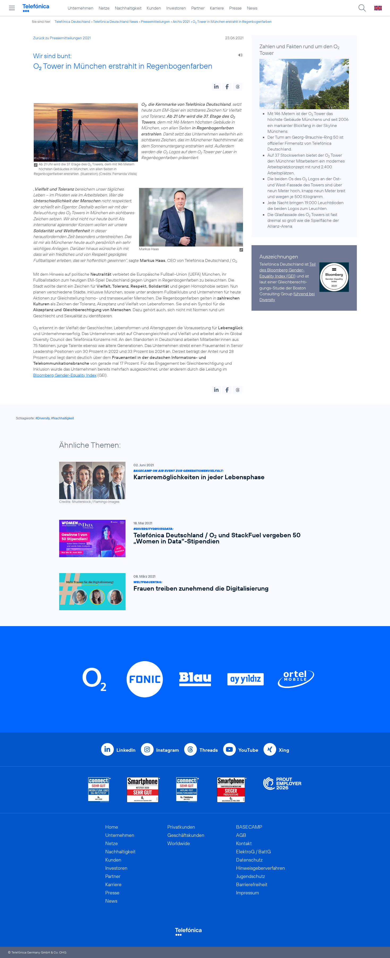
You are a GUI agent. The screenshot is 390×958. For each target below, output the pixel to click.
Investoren (176, 8)
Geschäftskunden (185, 835)
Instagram (167, 750)
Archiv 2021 (181, 21)
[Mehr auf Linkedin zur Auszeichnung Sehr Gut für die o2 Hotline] (187, 789)
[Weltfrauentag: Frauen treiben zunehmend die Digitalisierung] (192, 591)
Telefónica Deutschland (72, 21)
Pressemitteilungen (155, 21)
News (252, 8)
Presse (235, 8)
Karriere (217, 8)
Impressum (247, 893)
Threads (209, 750)
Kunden (154, 8)
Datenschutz (249, 860)
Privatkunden (181, 827)
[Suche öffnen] (362, 8)
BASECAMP (249, 827)
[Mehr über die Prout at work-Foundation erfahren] (282, 789)
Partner (198, 8)
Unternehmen (80, 8)
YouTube (248, 750)
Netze (104, 8)
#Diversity (43, 418)
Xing (284, 750)
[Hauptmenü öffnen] (12, 8)
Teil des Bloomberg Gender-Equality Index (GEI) (287, 270)
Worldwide (178, 843)
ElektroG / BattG (253, 852)
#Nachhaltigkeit (62, 418)
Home (111, 827)
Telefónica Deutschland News (115, 21)
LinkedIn (126, 750)
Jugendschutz (250, 876)
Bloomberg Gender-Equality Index (64, 375)
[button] (216, 87)
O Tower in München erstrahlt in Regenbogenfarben (232, 21)
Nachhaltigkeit (128, 8)
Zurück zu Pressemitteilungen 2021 (62, 38)
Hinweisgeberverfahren (260, 868)
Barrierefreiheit (251, 884)
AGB (241, 835)
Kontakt (244, 843)
